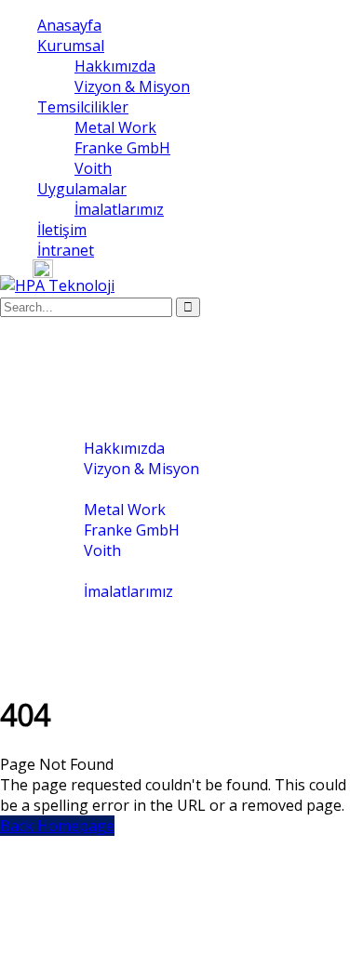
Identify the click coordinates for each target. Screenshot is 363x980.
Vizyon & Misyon (132, 86)
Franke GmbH (122, 148)
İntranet (65, 250)
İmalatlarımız (119, 209)
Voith (93, 168)
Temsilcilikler (82, 107)
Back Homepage (57, 825)
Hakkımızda (114, 66)
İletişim (62, 229)
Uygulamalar (82, 189)
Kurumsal (70, 45)
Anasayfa (69, 25)
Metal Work (115, 127)
